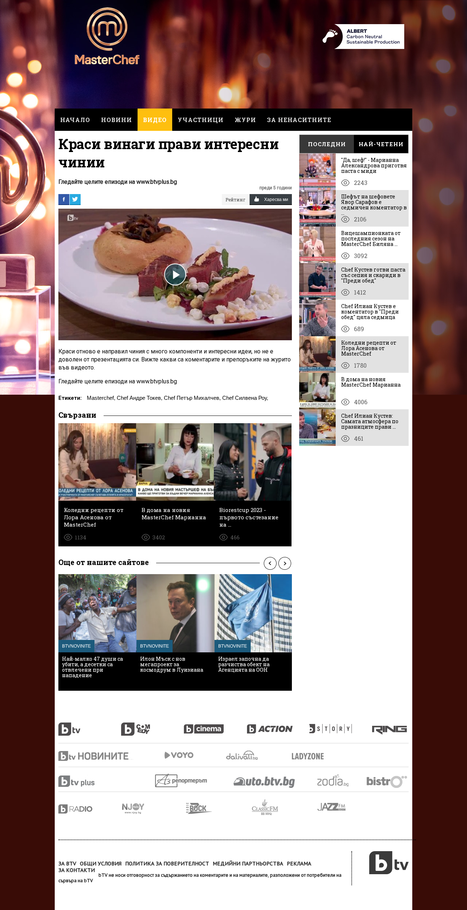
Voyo (178, 755)
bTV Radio (90, 809)
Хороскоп (339, 780)
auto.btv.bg (265, 782)
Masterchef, (101, 398)
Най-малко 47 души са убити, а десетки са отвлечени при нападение (92, 667)
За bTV (67, 863)
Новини (116, 120)
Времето (242, 755)
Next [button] (284, 563)
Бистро (388, 781)
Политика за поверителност (167, 863)
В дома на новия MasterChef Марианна (371, 382)
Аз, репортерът (181, 780)
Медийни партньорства (248, 863)
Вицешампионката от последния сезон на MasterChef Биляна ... (371, 238)
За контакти (76, 870)
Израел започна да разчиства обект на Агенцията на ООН (244, 664)
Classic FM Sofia (284, 807)
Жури (245, 120)
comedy (152, 725)
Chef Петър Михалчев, (192, 398)
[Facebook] (63, 199)
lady (340, 725)
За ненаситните (299, 120)
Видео (155, 120)
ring (390, 725)
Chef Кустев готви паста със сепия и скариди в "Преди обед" (373, 275)
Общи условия (100, 863)
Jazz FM (332, 807)
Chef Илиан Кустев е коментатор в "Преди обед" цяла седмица (370, 312)
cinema (215, 725)
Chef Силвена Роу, (245, 398)
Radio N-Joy (154, 808)
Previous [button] (270, 563)
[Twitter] (75, 199)
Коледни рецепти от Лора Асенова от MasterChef (368, 348)
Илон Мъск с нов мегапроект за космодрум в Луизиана (171, 664)
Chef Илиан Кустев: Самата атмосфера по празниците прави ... (369, 421)
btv (89, 725)
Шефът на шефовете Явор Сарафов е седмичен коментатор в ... (374, 204)
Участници (201, 120)
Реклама (299, 863)
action (278, 725)
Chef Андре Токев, (139, 398)
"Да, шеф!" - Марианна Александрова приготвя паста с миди (374, 165)
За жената (310, 756)
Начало (75, 120)
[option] (97, 632)
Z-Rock (219, 808)
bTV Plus (90, 781)
